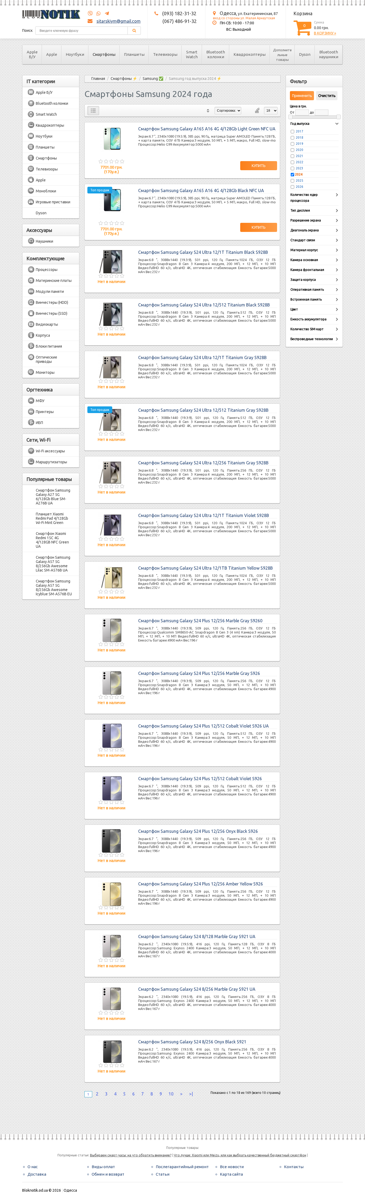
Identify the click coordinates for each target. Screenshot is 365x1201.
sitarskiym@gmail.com (118, 21)
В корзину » (325, 33)
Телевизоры (165, 54)
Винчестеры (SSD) (51, 313)
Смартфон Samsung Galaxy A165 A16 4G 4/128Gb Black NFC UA (201, 190)
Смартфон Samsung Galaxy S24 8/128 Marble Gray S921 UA (196, 936)
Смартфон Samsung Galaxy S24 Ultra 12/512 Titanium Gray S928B (203, 410)
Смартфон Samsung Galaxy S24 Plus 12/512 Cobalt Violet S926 (200, 778)
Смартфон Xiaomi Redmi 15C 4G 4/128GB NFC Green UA (52, 540)
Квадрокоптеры (250, 54)
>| (191, 1093)
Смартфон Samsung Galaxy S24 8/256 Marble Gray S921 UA (196, 989)
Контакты (294, 1166)
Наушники (44, 241)
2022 (299, 162)
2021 (299, 156)
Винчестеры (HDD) (52, 302)
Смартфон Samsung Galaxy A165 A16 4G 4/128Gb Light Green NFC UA (206, 128)
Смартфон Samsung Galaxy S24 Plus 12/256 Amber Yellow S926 (200, 883)
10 (171, 1093)
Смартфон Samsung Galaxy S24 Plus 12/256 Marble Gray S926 (199, 673)
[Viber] (90, 13)
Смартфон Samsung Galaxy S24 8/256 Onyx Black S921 (192, 1041)
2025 (299, 180)
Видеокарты (47, 324)
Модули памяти (50, 291)
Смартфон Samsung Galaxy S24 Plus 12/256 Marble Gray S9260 (200, 620)
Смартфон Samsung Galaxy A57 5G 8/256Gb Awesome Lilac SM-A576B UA (53, 563)
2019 (299, 143)
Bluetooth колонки (215, 54)
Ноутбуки (75, 54)
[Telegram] (105, 13)
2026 (299, 186)
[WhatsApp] (97, 13)
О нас (33, 1166)
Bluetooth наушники (328, 54)
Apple (51, 54)
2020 (299, 149)
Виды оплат (103, 1166)
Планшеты (134, 54)
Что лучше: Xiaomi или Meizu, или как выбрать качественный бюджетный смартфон (240, 1155)
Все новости (232, 1166)
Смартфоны (104, 54)
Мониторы (45, 372)
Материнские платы (54, 280)
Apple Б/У (32, 54)
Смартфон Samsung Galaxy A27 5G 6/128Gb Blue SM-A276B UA (53, 496)
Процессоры (46, 269)
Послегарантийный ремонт (182, 1166)
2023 (299, 168)
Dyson (304, 54)
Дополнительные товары (282, 54)
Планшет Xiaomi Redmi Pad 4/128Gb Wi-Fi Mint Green (52, 518)
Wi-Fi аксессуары (50, 451)
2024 (298, 174)
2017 (299, 131)
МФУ (40, 401)
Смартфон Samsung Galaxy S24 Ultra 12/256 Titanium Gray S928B (203, 462)
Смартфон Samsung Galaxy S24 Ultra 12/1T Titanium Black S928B (203, 252)
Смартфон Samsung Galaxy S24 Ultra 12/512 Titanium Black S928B (204, 304)
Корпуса (43, 335)
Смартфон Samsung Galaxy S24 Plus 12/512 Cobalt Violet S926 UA (203, 726)
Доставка (37, 1174)
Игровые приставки (53, 202)
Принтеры (45, 412)
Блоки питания (49, 346)
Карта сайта (231, 1174)
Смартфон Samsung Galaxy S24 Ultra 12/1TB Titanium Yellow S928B (205, 568)
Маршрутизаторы (51, 462)
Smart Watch (192, 54)
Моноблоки (46, 191)
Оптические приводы (46, 359)
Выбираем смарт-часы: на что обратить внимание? (130, 1155)
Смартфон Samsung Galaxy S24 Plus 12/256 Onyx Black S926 (198, 831)
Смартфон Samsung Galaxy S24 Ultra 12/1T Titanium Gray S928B (202, 357)
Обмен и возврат (108, 1174)
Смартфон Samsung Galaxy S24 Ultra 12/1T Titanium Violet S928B (203, 515)
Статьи (162, 1174)
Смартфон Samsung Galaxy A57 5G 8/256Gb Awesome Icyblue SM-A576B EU (54, 587)
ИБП (39, 423)
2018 (299, 137)
